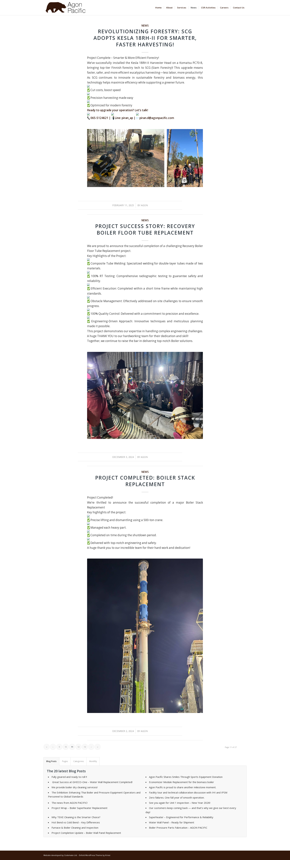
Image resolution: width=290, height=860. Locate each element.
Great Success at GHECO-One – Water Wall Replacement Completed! (92, 782)
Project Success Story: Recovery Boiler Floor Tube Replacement (145, 229)
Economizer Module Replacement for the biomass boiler (181, 782)
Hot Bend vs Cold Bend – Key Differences (76, 822)
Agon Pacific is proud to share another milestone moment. (182, 787)
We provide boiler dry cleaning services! (75, 787)
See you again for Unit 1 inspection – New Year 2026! (179, 802)
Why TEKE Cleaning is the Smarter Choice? (76, 817)
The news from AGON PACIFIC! (69, 802)
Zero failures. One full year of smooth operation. (176, 797)
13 (85, 747)
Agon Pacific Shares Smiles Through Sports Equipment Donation (186, 777)
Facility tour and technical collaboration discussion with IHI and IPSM (188, 792)
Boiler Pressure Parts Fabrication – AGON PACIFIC (178, 827)
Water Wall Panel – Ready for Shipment (171, 822)
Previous (95, 158)
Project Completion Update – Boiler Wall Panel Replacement (86, 832)
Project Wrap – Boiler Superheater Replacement (79, 808)
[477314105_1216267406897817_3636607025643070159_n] (161, 183)
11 (158, 436)
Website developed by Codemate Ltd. (60, 855)
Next (195, 158)
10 (156, 436)
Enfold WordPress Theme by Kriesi (94, 855)
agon (144, 205)
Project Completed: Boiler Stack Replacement (145, 481)
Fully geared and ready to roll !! (69, 777)
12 (79, 747)
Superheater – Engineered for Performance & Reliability (181, 817)
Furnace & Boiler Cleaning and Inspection (75, 827)
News (145, 25)
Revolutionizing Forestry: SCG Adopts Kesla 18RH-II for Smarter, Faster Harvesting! (145, 38)
